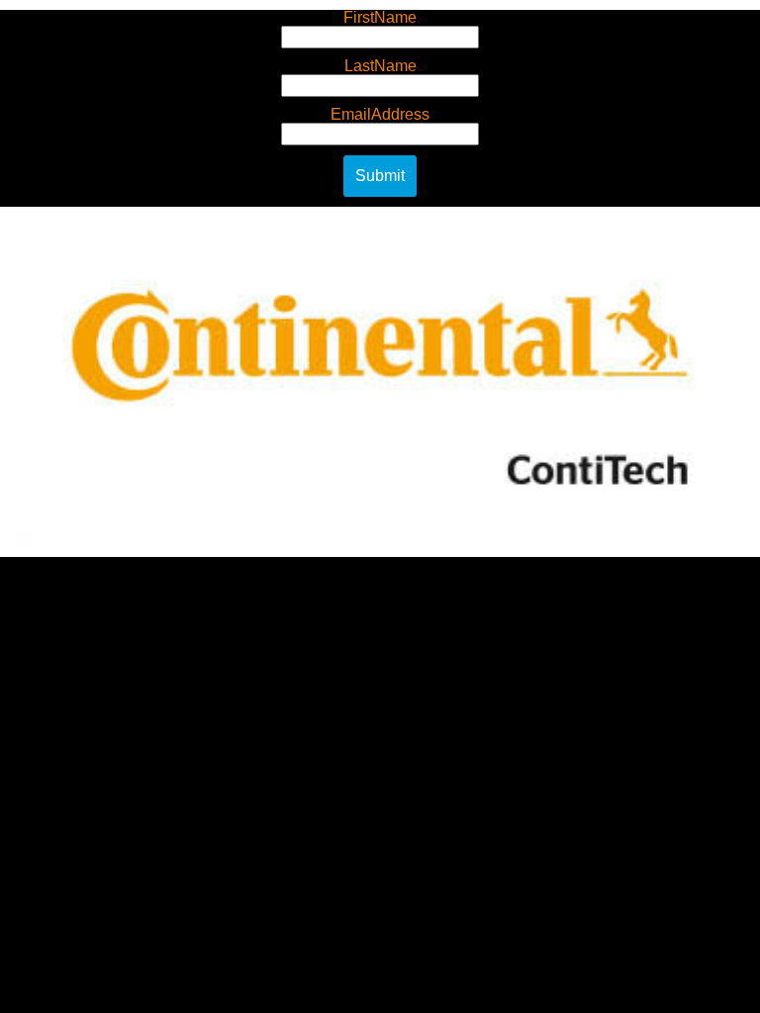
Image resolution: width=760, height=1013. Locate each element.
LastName (380, 65)
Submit (380, 175)
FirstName (380, 17)
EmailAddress (380, 114)
